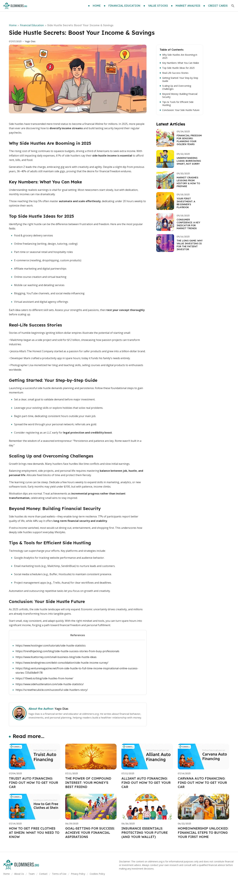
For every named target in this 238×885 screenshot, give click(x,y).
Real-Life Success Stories (175, 72)
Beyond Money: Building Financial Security (179, 95)
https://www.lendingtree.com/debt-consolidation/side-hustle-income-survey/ (62, 662)
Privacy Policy (78, 873)
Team (31, 873)
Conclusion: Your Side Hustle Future (180, 110)
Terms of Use (59, 873)
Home (13, 25)
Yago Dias (30, 41)
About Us (19, 873)
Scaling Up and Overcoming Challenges (176, 87)
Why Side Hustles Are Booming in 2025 (179, 56)
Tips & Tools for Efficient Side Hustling (177, 104)
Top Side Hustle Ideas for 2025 (178, 67)
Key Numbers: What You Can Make (180, 62)
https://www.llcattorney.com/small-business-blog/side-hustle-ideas (56, 657)
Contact (43, 873)
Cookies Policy (97, 873)
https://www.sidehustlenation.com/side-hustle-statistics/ (50, 684)
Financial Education (32, 25)
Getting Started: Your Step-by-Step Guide (180, 79)
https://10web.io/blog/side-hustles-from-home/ (44, 678)
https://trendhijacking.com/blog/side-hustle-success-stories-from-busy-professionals (67, 651)
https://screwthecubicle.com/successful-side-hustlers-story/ (52, 690)
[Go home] (15, 6)
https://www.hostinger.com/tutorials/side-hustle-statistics (51, 645)
